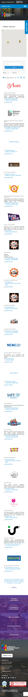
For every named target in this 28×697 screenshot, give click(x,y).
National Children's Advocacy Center (12, 352)
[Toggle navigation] (25, 6)
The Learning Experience (9, 457)
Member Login (7, 655)
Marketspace (10, 581)
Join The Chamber (17, 583)
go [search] (14, 67)
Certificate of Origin (6, 671)
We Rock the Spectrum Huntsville (11, 565)
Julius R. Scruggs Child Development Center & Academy (14, 196)
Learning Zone (7, 252)
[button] (8, 42)
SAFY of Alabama (8, 403)
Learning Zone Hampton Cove (10, 280)
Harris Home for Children (9, 172)
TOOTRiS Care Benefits (9, 538)
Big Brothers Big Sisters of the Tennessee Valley (13, 121)
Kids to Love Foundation (9, 224)
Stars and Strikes (8, 429)
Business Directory (8, 579)
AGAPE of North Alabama (9, 93)
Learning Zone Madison (9, 305)
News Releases (16, 579)
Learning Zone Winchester (10, 329)
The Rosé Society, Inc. (9, 510)
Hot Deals (12, 580)
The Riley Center (7, 482)
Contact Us (16, 581)
